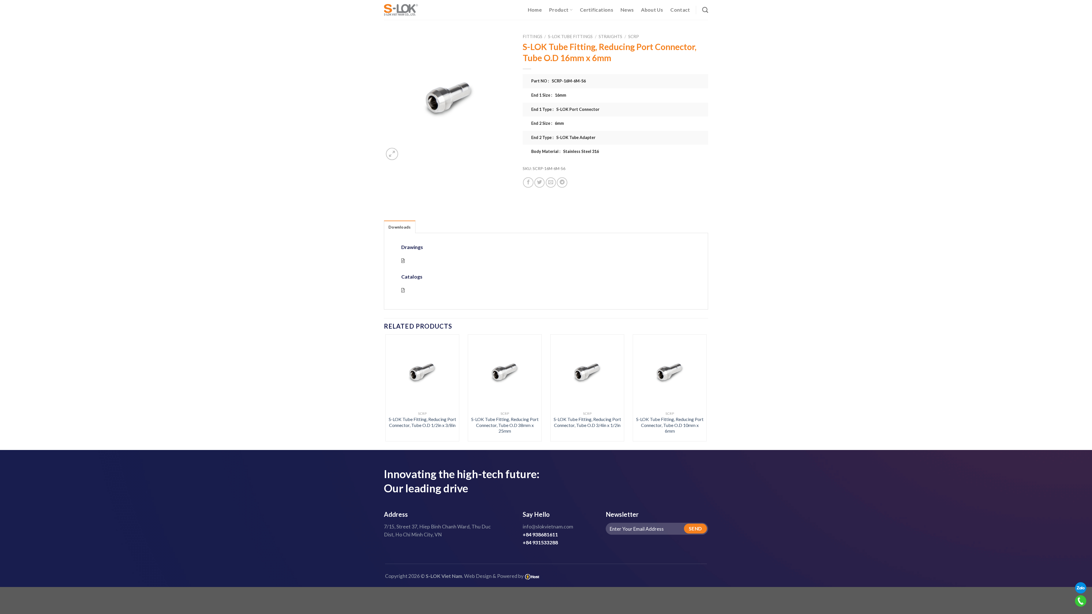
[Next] (697, 376)
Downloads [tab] (399, 227)
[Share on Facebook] (528, 182)
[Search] (705, 9)
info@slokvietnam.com (548, 527)
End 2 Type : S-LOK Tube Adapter (563, 137)
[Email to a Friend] (551, 182)
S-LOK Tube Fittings (570, 36)
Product (558, 10)
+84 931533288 (540, 542)
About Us (652, 10)
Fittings (532, 36)
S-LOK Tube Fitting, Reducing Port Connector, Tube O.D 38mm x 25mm (505, 424)
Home (535, 10)
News (627, 10)
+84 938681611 (540, 535)
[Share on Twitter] (539, 182)
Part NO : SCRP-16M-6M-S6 (558, 80)
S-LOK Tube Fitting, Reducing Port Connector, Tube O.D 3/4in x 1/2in (587, 422)
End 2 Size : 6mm (547, 123)
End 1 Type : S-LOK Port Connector (565, 109)
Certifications (596, 10)
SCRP (633, 36)
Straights (610, 36)
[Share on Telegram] (562, 182)
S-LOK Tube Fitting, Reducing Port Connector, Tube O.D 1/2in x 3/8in (422, 422)
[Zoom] (392, 154)
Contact (680, 10)
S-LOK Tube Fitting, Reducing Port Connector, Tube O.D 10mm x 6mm (670, 424)
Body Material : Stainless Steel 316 (565, 151)
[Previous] (395, 376)
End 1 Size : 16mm (548, 95)
